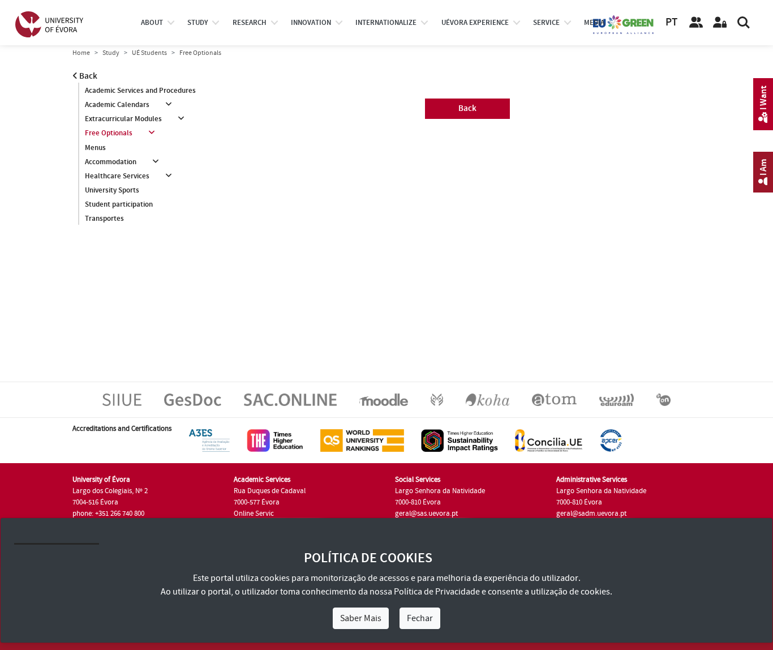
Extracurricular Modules (123, 119)
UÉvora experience (475, 23)
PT (671, 22)
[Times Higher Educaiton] (275, 440)
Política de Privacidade (437, 591)
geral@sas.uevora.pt (426, 513)
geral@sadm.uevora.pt (591, 513)
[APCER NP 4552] (610, 440)
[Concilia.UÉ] (548, 440)
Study (110, 53)
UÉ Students (149, 53)
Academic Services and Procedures (140, 90)
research (250, 23)
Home (81, 53)
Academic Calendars (117, 105)
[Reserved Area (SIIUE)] (719, 22)
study (197, 23)
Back (87, 76)
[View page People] (696, 22)
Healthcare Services (117, 176)
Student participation (119, 204)
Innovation (311, 23)
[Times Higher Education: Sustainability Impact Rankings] (459, 440)
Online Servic (254, 513)
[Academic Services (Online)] (290, 399)
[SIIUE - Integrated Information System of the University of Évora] (121, 399)
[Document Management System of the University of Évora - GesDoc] (192, 399)
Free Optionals (108, 133)
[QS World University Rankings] (362, 440)
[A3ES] (209, 440)
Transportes (104, 218)
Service (546, 23)
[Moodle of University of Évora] (383, 399)
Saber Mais (360, 618)
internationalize (385, 23)
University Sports (112, 190)
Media (594, 23)
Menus (95, 148)
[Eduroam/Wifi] (616, 399)
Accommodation (110, 162)
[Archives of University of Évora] (554, 399)
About (152, 23)
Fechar (420, 618)
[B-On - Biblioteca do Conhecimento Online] (663, 399)
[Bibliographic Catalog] (487, 399)
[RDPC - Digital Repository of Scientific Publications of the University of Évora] (437, 399)
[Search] (743, 22)
